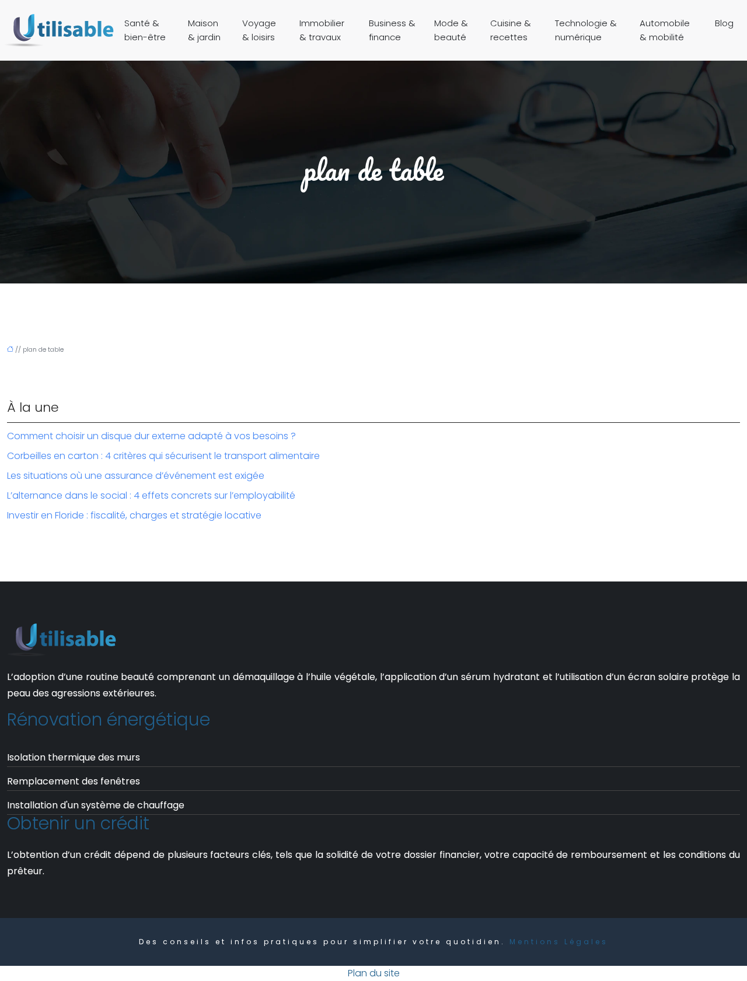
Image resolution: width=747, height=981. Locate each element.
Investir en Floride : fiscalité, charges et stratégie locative (134, 515)
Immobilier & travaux (321, 30)
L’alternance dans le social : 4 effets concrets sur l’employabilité (151, 495)
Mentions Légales (558, 942)
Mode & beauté (451, 30)
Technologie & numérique (586, 30)
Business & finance (392, 30)
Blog (724, 23)
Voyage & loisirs (259, 30)
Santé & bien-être (145, 30)
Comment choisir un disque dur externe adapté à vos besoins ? (151, 436)
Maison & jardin (204, 30)
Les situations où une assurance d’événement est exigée (135, 475)
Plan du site (374, 973)
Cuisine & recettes (510, 30)
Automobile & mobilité (665, 30)
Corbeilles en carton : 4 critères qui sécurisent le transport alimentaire (163, 456)
